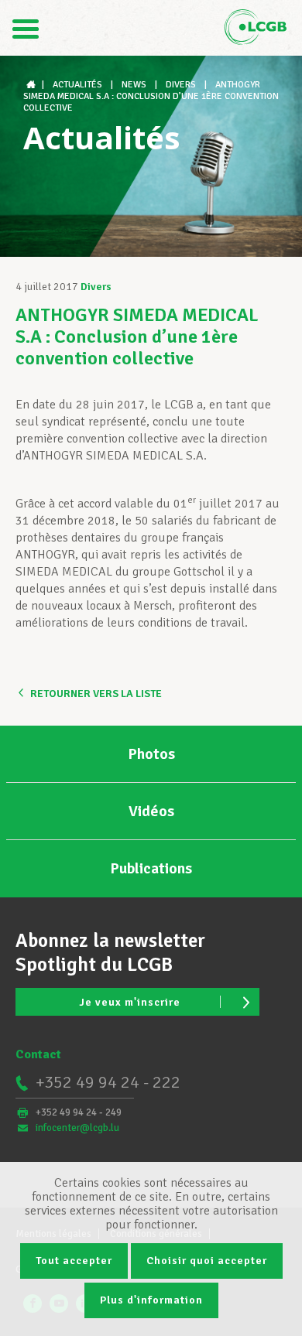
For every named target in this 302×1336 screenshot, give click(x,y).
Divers (96, 286)
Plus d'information (151, 1300)
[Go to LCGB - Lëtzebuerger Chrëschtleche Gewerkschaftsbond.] (32, 85)
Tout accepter (74, 1260)
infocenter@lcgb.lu (77, 1128)
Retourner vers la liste (96, 693)
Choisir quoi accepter (206, 1260)
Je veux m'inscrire (129, 1002)
